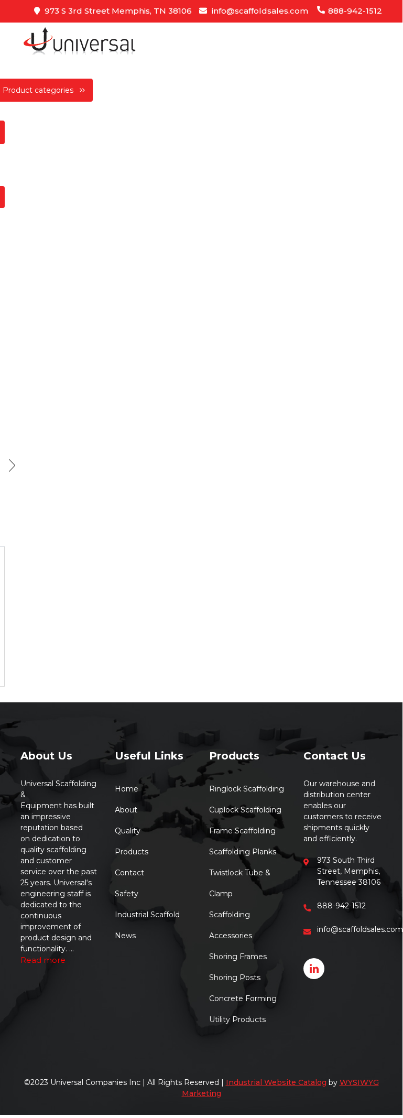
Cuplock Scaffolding (245, 810)
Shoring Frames (238, 956)
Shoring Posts (234, 977)
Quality (127, 830)
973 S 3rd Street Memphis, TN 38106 (117, 11)
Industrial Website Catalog (276, 1082)
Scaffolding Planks (242, 851)
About (126, 810)
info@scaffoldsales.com (259, 11)
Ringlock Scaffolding (246, 789)
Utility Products (237, 1019)
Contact (129, 872)
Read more (43, 960)
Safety (126, 893)
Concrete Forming (243, 998)
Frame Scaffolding (242, 830)
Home (126, 789)
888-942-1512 (354, 11)
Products (131, 851)
